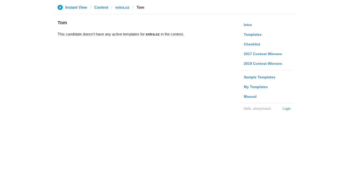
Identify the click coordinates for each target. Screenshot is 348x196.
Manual (250, 96)
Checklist (252, 44)
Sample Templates (259, 77)
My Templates (256, 87)
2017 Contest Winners (263, 54)
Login (287, 109)
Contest (101, 7)
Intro (248, 25)
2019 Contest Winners (263, 64)
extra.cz (122, 7)
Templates (253, 34)
